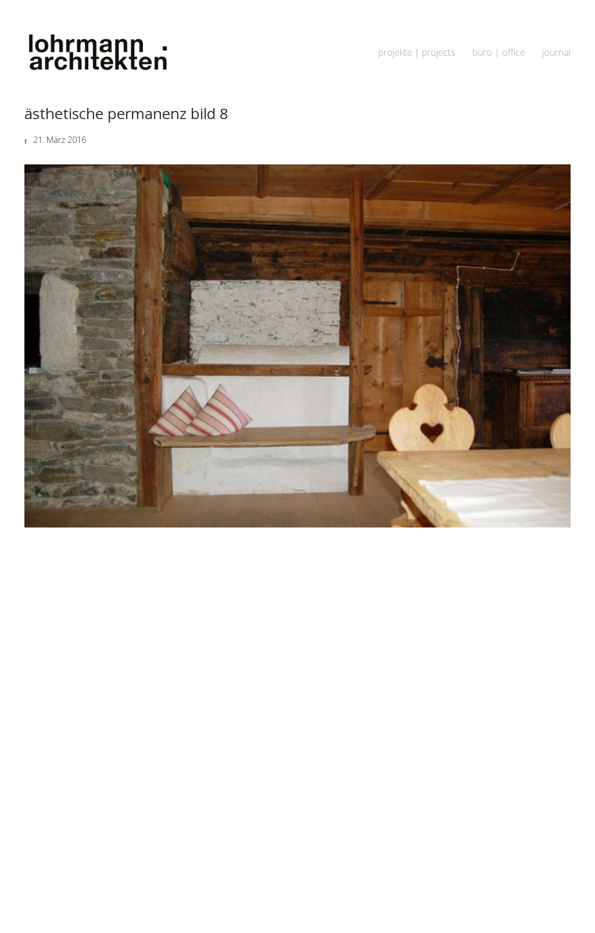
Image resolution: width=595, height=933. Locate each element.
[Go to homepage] (97, 52)
